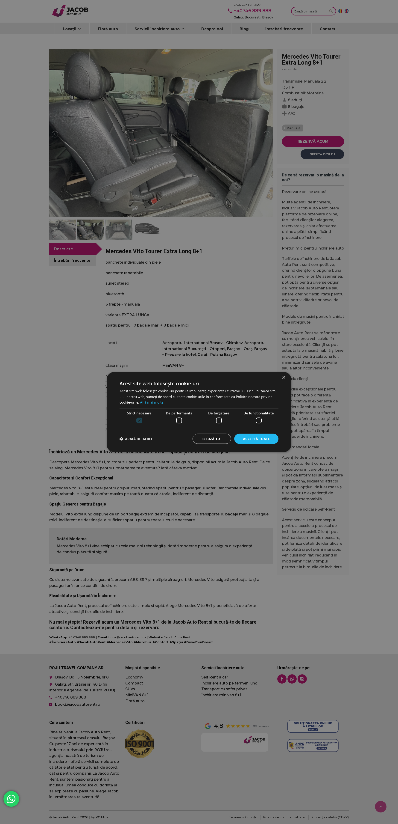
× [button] (283, 377)
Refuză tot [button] (212, 438)
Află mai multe (151, 402)
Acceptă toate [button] (256, 438)
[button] (136, 439)
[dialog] (199, 412)
